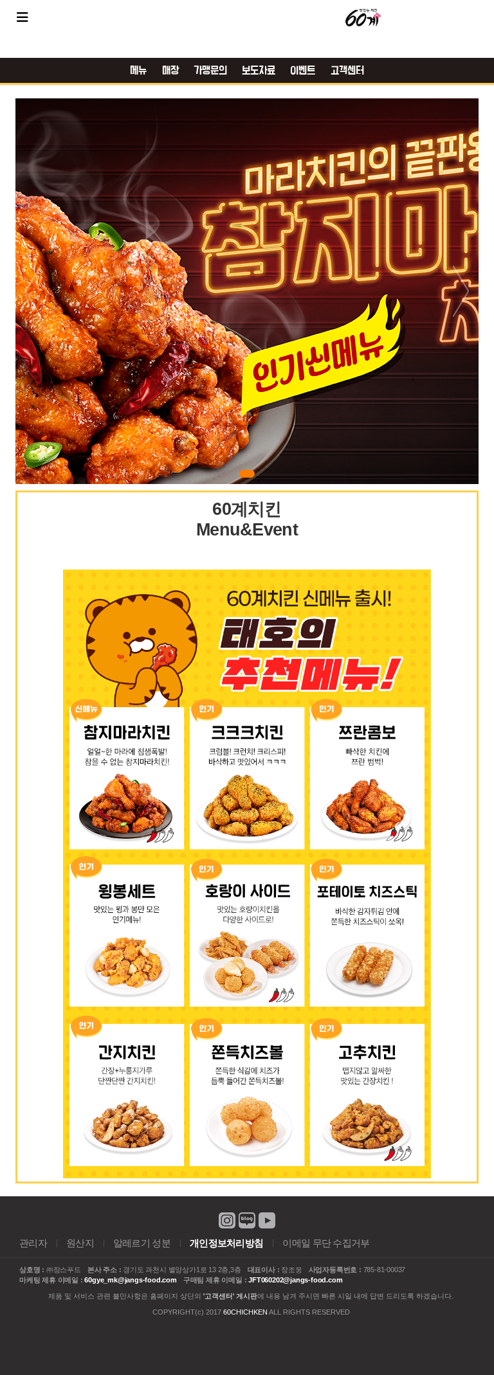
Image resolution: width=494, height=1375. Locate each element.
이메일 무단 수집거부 (325, 1243)
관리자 (33, 1243)
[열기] (22, 17)
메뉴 (138, 71)
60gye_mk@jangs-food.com (130, 1280)
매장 (170, 71)
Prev (33, 291)
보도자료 (258, 71)
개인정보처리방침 (226, 1243)
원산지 (80, 1243)
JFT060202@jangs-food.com (295, 1280)
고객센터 (347, 71)
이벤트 (302, 71)
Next (461, 291)
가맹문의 (210, 71)
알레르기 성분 (141, 1243)
